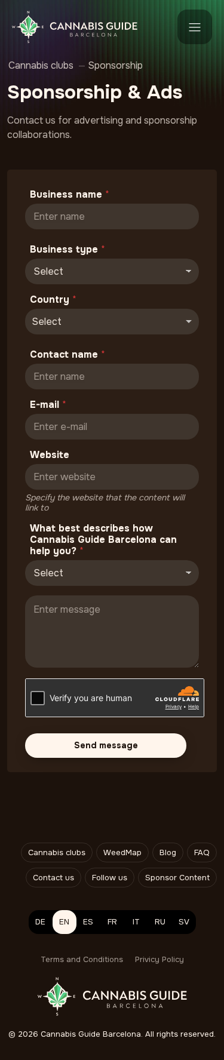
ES (88, 922)
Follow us (109, 877)
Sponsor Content (177, 877)
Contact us (53, 877)
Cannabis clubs (56, 852)
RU (160, 922)
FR (112, 922)
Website (49, 454)
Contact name (67, 354)
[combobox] (112, 321)
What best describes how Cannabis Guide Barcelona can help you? (103, 540)
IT (136, 922)
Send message (106, 745)
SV (184, 922)
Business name (69, 194)
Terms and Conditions (82, 959)
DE (40, 922)
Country (53, 299)
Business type (67, 249)
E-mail (48, 404)
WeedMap (122, 852)
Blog (167, 852)
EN (64, 922)
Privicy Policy (159, 959)
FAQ (202, 852)
